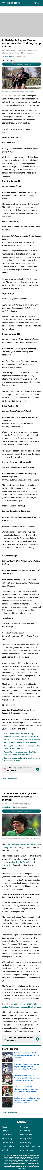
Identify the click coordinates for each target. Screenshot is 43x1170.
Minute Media (12, 1155)
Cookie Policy (25, 1142)
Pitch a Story (7, 1138)
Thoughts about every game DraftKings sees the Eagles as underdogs (21, 753)
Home (4, 778)
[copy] (14, 60)
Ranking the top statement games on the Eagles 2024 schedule (22, 747)
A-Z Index (6, 1150)
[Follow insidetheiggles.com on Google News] (37, 769)
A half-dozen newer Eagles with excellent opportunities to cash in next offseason (22, 741)
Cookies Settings (27, 1150)
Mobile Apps (7, 1135)
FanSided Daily (26, 1135)
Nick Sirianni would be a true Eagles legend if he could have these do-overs (21, 735)
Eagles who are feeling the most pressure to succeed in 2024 (22, 759)
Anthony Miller (10, 807)
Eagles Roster (12, 778)
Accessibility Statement (30, 1146)
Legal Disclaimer (8, 1146)
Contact (5, 1131)
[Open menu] (3, 3)
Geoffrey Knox (9, 56)
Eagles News (12, 1112)
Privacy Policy (26, 1138)
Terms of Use (7, 1142)
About (4, 1127)
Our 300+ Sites (26, 1131)
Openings (24, 1127)
